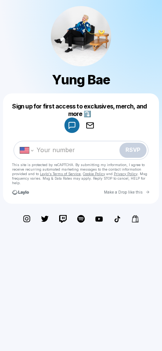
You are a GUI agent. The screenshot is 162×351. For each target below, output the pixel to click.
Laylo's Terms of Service (60, 174)
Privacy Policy (126, 174)
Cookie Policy (94, 174)
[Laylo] (20, 192)
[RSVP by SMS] (71, 125)
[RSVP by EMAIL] (90, 125)
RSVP (133, 150)
